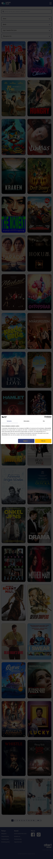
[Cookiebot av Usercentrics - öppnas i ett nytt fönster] (45, 417)
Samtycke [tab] (9, 421)
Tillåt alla (43, 440)
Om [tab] (44, 421)
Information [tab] (26, 421)
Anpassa (25, 440)
